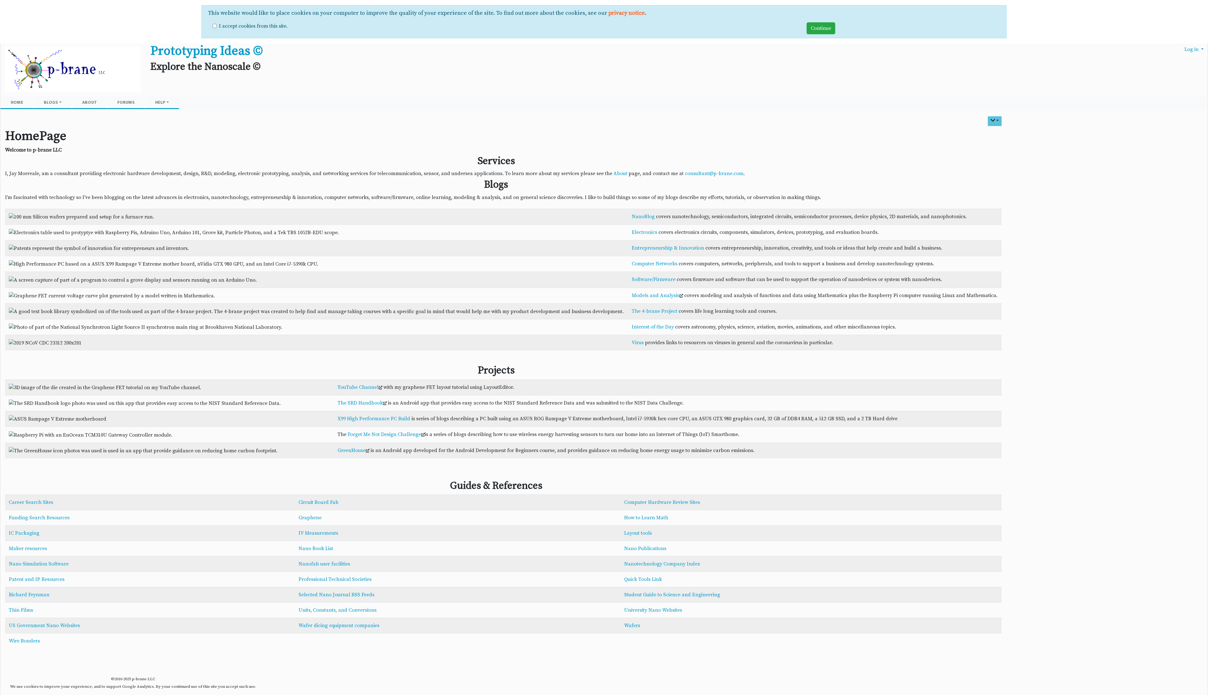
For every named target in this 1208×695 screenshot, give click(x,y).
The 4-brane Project (654, 311)
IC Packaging (24, 533)
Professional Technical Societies (335, 579)
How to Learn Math (646, 518)
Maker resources (28, 548)
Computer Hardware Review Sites (662, 502)
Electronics (644, 232)
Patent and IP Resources (36, 579)
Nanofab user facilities (324, 564)
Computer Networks (654, 264)
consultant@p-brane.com (714, 173)
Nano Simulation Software (39, 564)
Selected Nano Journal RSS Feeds (336, 595)
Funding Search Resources (39, 518)
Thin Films (21, 610)
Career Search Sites (31, 502)
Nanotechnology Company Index (662, 564)
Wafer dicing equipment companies (339, 625)
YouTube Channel (358, 387)
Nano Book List (316, 548)
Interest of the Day (653, 327)
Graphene (310, 518)
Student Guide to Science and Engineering (672, 595)
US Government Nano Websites (44, 625)
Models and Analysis (655, 295)
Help (160, 102)
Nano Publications (645, 548)
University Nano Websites (653, 610)
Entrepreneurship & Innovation (668, 248)
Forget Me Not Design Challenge (384, 434)
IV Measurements (318, 533)
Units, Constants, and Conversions (338, 610)
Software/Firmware (653, 279)
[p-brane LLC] (73, 70)
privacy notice (626, 13)
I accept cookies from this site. (253, 26)
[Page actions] (995, 121)
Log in (1192, 49)
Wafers (632, 625)
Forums (126, 102)
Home (17, 102)
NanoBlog (643, 216)
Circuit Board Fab (318, 502)
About (89, 102)
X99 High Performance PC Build (374, 419)
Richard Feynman (29, 595)
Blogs (51, 102)
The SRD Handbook (360, 403)
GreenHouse (352, 450)
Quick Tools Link (643, 579)
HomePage (35, 136)
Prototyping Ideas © (206, 51)
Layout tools (638, 533)
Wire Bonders (24, 641)
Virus (638, 342)
